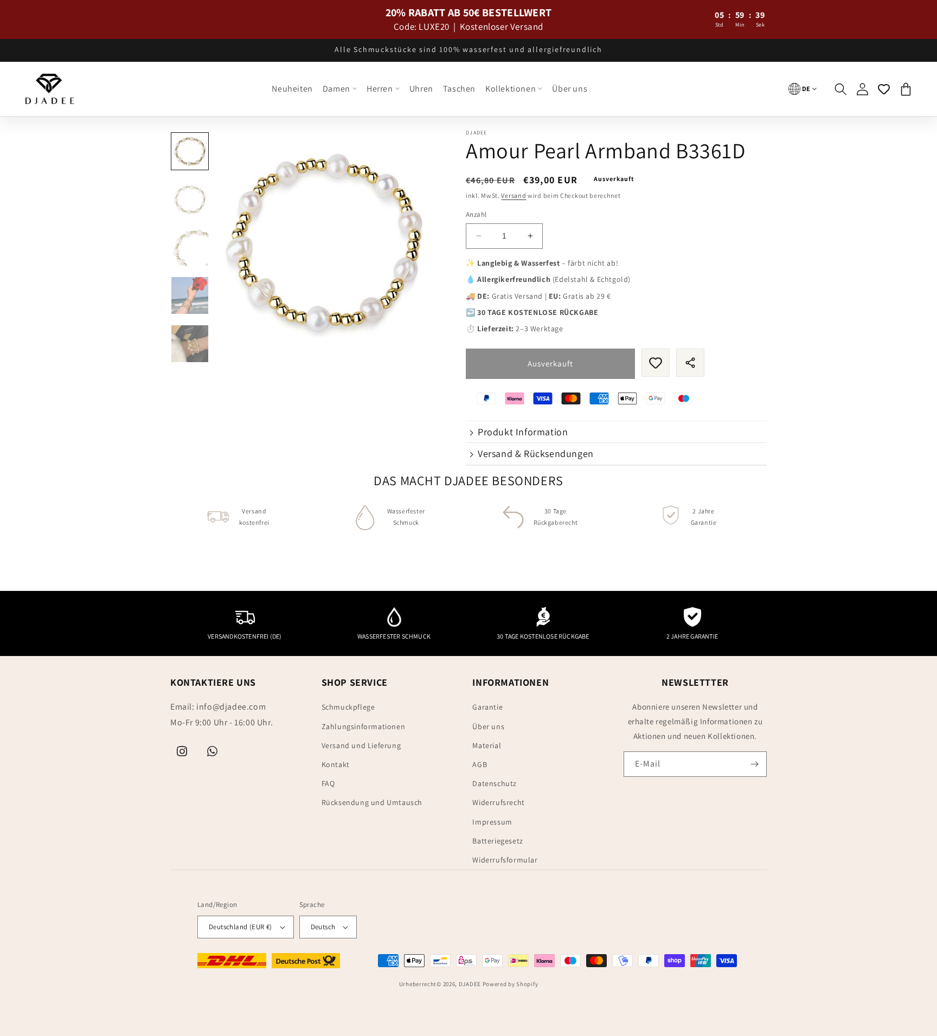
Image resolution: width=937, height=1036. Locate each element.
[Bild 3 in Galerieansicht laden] (190, 248)
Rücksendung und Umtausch (372, 802)
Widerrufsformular (504, 860)
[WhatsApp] (212, 751)
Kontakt (336, 764)
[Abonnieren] (754, 764)
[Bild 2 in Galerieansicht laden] (190, 199)
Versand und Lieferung (361, 745)
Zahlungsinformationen (364, 726)
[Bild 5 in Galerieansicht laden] (190, 344)
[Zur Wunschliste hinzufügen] (655, 363)
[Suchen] (840, 89)
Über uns (488, 726)
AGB (479, 764)
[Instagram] (182, 751)
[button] (340, 89)
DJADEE (470, 984)
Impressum (492, 822)
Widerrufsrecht (498, 802)
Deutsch (323, 926)
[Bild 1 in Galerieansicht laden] (190, 151)
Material (486, 745)
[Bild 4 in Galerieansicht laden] (190, 295)
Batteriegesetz (497, 841)
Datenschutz (494, 783)
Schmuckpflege (348, 707)
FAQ (328, 783)
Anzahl (476, 214)
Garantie (487, 707)
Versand (513, 195)
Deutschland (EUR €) (240, 926)
